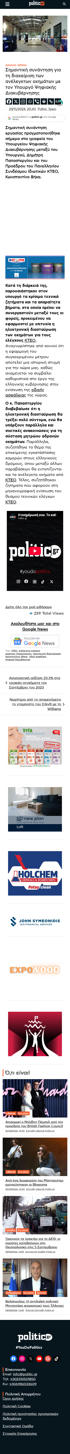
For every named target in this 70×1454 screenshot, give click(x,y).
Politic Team (47, 109)
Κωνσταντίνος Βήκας (16, 657)
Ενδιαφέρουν (13, 1293)
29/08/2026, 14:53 (14, 1252)
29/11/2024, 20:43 (22, 109)
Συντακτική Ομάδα (18, 1426)
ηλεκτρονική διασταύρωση (47, 654)
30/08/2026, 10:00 (15, 1189)
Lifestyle (10, 1113)
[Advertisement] (35, 217)
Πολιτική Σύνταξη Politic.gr (39, 1310)
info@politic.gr (25, 1374)
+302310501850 (23, 1379)
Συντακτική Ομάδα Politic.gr (40, 1252)
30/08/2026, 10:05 (15, 1131)
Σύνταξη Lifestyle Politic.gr (40, 1131)
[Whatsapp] (30, 101)
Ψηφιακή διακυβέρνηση (17, 660)
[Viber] (37, 101)
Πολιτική (41, 1293)
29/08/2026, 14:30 (14, 1310)
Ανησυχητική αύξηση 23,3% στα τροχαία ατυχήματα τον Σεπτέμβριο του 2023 (34, 682)
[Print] (44, 101)
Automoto (10, 65)
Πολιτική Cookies (17, 1406)
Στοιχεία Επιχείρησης (20, 1434)
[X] (16, 101)
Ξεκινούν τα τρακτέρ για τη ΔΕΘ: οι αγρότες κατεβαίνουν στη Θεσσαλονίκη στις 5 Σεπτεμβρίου (32, 1243)
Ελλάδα (10, 1230)
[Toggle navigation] (7, 4)
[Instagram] (23, 101)
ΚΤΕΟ (30, 340)
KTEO (14, 651)
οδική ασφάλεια (37, 657)
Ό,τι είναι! (23, 1113)
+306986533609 (23, 1384)
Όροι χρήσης (13, 1398)
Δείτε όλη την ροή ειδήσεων (28, 607)
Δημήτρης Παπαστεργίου (18, 654)
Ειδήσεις (22, 65)
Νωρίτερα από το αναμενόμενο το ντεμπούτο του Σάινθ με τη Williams (35, 704)
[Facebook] (9, 101)
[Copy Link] (51, 101)
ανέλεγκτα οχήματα (29, 651)
